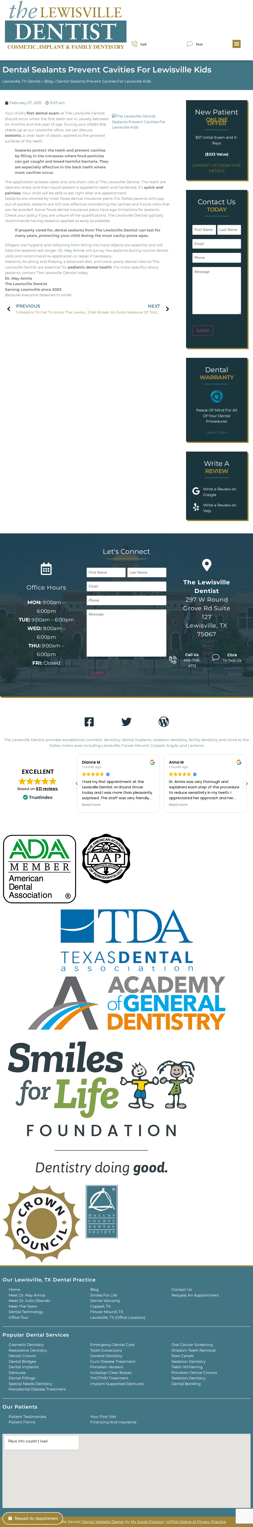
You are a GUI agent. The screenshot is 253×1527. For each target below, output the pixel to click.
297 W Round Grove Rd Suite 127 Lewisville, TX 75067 (207, 608)
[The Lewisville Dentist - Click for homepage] (65, 26)
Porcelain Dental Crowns (194, 1372)
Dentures (17, 1372)
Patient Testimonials (27, 1416)
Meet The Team (23, 1306)
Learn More (216, 432)
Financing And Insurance (113, 1422)
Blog (48, 81)
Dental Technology (26, 1311)
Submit (202, 330)
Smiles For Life (103, 1295)
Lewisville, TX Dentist (21, 81)
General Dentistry (106, 1355)
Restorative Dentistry (28, 1350)
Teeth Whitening (187, 1367)
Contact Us (181, 1289)
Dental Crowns (22, 1355)
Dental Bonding (186, 1383)
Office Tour (19, 1317)
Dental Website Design (103, 1521)
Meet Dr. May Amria (27, 1295)
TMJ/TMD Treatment (109, 1378)
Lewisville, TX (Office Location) (117, 1317)
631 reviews (47, 788)
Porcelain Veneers (106, 1367)
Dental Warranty (105, 1300)
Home (14, 1289)
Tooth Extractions (106, 1350)
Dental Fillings (22, 1378)
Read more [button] (91, 805)
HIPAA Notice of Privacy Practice (196, 1521)
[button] (236, 44)
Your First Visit (103, 1416)
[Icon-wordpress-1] (163, 721)
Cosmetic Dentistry (26, 1344)
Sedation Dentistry (188, 1361)
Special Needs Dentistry (30, 1383)
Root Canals (182, 1355)
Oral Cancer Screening (192, 1344)
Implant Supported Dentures (117, 1383)
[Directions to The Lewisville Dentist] (207, 565)
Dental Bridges (22, 1361)
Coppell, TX (100, 1306)
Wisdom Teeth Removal (193, 1350)
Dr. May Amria (71, 250)
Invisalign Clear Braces (110, 1372)
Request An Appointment (195, 1295)
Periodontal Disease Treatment (37, 1389)
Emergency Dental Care (112, 1344)
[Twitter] (126, 721)
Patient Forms (22, 1422)
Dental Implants (24, 1367)
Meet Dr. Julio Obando (29, 1300)
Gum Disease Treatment (112, 1361)
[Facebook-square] (89, 721)
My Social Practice (147, 1521)
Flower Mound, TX (106, 1311)
